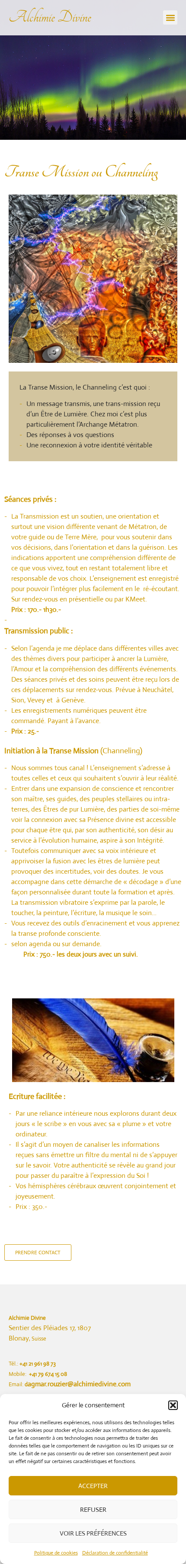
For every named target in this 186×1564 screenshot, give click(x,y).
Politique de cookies (56, 1552)
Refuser (93, 1509)
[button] (173, 1405)
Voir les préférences (93, 1533)
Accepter (93, 1486)
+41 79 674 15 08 (48, 1374)
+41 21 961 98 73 (37, 1363)
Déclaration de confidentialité (115, 1552)
